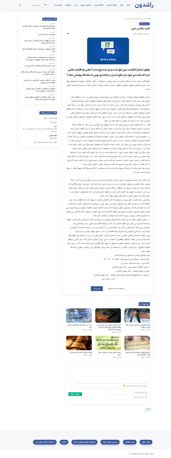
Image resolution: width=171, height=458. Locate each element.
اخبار (122, 5)
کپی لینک (97, 288)
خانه (128, 5)
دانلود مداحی (112, 5)
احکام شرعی (98, 5)
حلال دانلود (146, 442)
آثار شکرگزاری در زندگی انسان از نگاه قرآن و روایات (138, 326)
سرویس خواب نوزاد (110, 442)
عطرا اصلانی (53, 135)
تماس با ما (58, 5)
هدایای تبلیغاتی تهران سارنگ (84, 442)
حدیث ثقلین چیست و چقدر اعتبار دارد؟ (109, 353)
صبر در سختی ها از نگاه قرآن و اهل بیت (80, 326)
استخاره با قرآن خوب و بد (45, 442)
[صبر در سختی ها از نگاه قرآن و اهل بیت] (79, 315)
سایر (76, 5)
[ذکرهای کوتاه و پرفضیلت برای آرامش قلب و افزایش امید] (137, 343)
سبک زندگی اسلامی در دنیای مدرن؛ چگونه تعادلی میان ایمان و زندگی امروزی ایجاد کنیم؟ (109, 327)
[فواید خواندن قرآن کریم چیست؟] (79, 343)
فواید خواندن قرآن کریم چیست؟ (81, 352)
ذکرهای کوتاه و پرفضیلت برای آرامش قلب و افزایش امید (137, 353)
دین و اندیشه (140, 19)
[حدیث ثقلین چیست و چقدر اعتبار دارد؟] (108, 343)
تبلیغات (68, 5)
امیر (55, 126)
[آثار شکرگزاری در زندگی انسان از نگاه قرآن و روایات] (137, 315)
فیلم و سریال (86, 5)
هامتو (64, 442)
